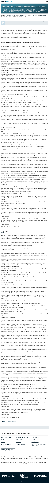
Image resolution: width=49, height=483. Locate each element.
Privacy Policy (39, 481)
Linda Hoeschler (43, 15)
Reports (45, 9)
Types (41, 9)
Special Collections (18, 10)
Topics (31, 9)
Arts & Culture (36, 9)
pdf (4, 232)
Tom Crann (21, 16)
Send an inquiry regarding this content (11, 421)
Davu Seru (22, 15)
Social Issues (10, 10)
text (2, 232)
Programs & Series (6, 9)
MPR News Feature (25, 9)
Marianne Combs (11, 15)
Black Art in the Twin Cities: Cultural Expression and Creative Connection (23, 11)
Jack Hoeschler (9, 16)
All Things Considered (15, 9)
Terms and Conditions (31, 481)
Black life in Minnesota (27, 10)
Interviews (5, 10)
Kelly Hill (32, 15)
